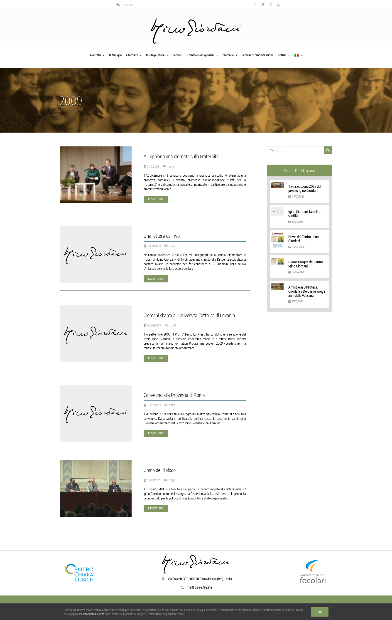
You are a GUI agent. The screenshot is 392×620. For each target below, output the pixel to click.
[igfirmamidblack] (196, 19)
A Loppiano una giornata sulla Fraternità (181, 156)
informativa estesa (93, 614)
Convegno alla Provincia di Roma (174, 395)
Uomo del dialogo (160, 470)
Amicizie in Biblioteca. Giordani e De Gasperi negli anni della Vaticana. (306, 291)
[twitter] (263, 4)
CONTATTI (129, 5)
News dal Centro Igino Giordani (303, 239)
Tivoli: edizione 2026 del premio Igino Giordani (304, 188)
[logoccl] (79, 555)
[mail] (278, 4)
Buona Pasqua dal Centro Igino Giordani (305, 264)
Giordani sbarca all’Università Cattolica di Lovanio (189, 315)
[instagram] (270, 4)
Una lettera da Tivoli (162, 235)
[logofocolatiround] (313, 555)
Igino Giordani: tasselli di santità (304, 213)
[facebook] (255, 4)
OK (319, 612)
